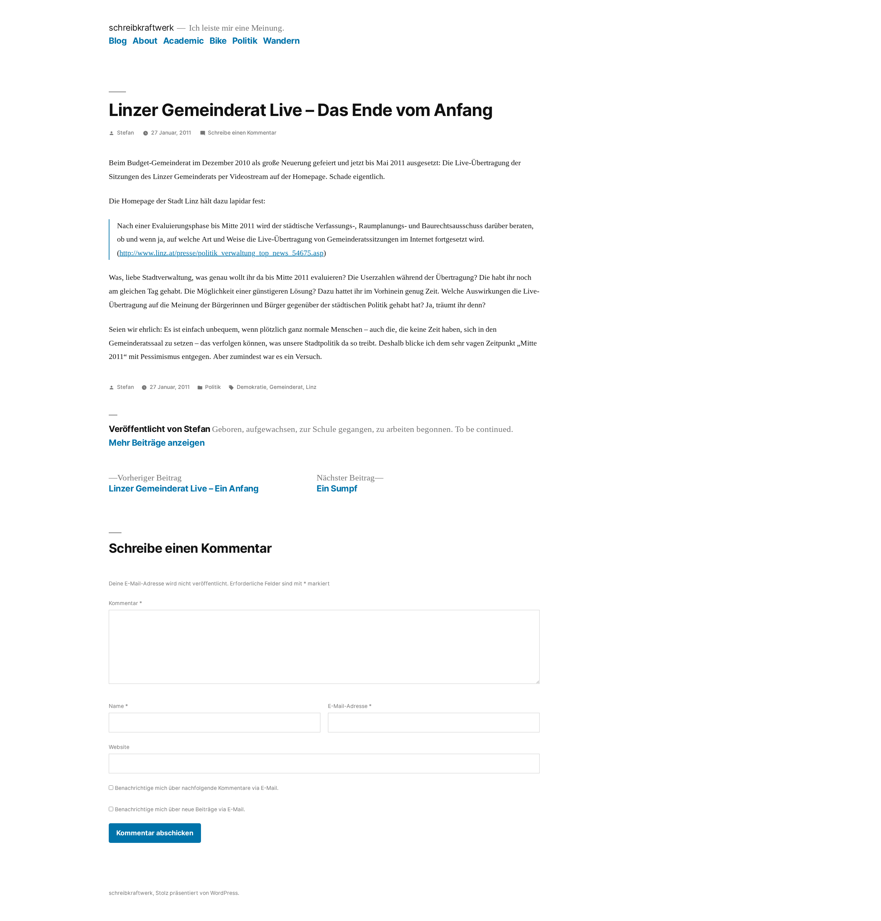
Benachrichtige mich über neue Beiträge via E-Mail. (180, 809)
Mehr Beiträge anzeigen (156, 443)
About (145, 40)
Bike (218, 40)
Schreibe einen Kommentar (242, 132)
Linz (311, 387)
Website (119, 747)
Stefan (125, 132)
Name (118, 706)
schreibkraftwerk (141, 27)
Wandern (281, 40)
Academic (183, 40)
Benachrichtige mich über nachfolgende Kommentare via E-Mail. (196, 788)
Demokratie (251, 387)
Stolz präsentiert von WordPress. (197, 893)
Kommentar (125, 603)
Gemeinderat (286, 387)
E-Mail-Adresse (350, 706)
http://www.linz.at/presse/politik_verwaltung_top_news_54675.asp (221, 253)
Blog (118, 40)
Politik (244, 40)
